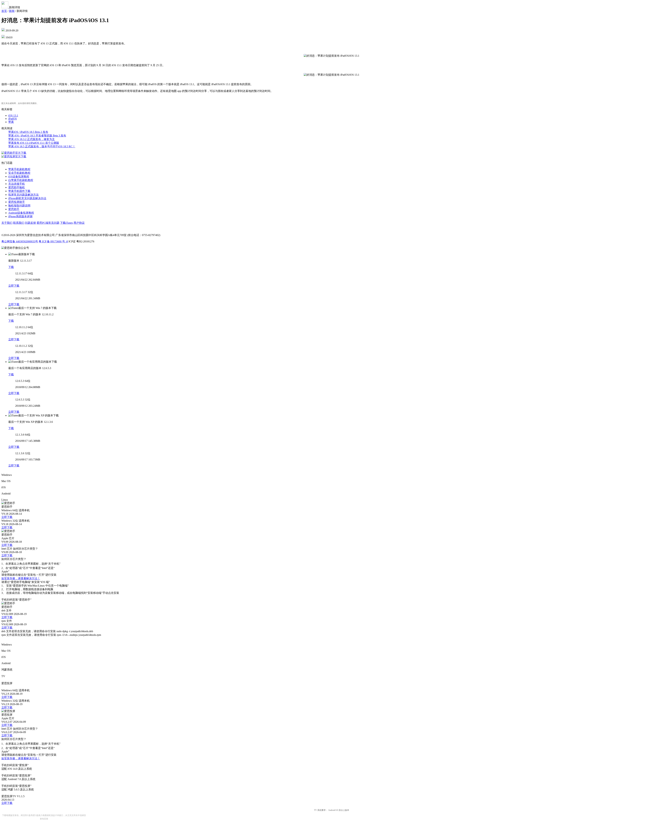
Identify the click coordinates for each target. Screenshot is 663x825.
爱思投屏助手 (16, 201)
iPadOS (12, 118)
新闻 (12, 11)
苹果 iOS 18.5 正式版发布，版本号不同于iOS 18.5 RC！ (41, 146)
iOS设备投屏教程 (18, 176)
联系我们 (18, 222)
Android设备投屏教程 (21, 212)
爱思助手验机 (16, 187)
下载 (11, 267)
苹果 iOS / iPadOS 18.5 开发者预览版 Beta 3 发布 (37, 135)
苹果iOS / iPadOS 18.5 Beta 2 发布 (28, 131)
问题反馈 (30, 222)
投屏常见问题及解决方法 (23, 194)
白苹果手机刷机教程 (20, 180)
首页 (4, 11)
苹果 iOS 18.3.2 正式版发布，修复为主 (31, 139)
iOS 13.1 (13, 115)
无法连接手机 (16, 183)
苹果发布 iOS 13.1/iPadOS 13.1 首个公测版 (33, 142)
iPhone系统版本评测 (20, 216)
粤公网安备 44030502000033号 (19, 241)
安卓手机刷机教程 (19, 172)
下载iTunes (66, 222)
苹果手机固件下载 (19, 191)
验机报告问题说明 (19, 205)
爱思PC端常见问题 (48, 222)
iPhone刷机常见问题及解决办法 (27, 198)
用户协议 (79, 222)
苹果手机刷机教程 (19, 169)
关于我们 (6, 222)
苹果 (11, 121)
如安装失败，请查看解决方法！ (20, 578)
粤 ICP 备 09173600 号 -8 (53, 241)
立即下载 (13, 285)
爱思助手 (13, 209)
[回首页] (5, 7)
